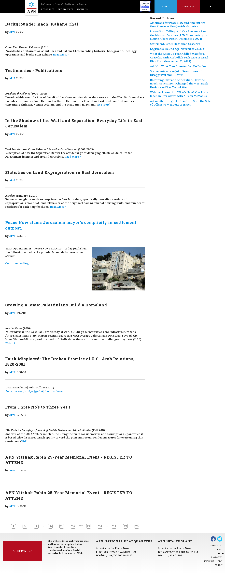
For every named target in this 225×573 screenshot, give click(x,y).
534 (50, 526)
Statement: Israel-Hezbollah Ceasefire (175, 44)
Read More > (61, 54)
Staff (220, 561)
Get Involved (65, 9)
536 (73, 526)
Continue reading (17, 263)
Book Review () (24, 391)
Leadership (209, 561)
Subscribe (188, 6)
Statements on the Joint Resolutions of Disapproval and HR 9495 (176, 73)
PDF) (24, 441)
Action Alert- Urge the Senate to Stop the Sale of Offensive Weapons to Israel (180, 102)
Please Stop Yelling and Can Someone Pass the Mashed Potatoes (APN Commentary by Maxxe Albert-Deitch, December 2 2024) (178, 35)
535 (62, 526)
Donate (165, 6)
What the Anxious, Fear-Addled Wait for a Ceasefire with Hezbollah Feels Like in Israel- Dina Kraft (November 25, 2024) (179, 57)
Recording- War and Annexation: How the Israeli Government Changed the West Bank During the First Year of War (179, 83)
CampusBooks (54, 391)
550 (114, 526)
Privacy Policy (216, 545)
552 (137, 526)
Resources (47, 9)
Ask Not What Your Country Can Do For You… (180, 66)
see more (103, 104)
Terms (219, 549)
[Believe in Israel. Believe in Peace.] (31, 7)
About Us (82, 9)
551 (125, 526)
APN (12, 32)
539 (100, 526)
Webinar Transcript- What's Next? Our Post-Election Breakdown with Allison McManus (179, 94)
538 (89, 526)
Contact (218, 565)
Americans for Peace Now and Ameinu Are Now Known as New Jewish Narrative (177, 24)
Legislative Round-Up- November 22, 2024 (178, 49)
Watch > (10, 343)
